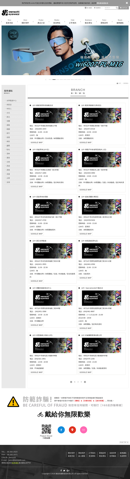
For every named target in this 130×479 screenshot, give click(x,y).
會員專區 (92, 456)
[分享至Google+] (68, 471)
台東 (8, 178)
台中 (8, 145)
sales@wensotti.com (17, 460)
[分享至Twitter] (64, 471)
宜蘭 (8, 121)
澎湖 (8, 182)
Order (72, 21)
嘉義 (8, 158)
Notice (104, 21)
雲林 (8, 153)
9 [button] (79, 79)
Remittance (88, 21)
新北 (8, 117)
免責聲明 (123, 456)
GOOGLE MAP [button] (37, 142)
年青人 (9, 109)
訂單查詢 (92, 453)
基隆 (8, 125)
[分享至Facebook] (61, 471)
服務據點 (123, 453)
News (9, 21)
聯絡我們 (81, 453)
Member (56, 21)
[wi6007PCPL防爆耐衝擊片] (65, 50)
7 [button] (72, 79)
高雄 (8, 166)
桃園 (8, 129)
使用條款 (112, 456)
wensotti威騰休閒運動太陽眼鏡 (11, 12)
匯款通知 (102, 456)
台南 (8, 162)
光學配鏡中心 (12, 100)
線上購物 (81, 456)
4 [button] (61, 79)
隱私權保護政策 (102, 3)
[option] (65, 50)
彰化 (8, 149)
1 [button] (50, 79)
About (25, 21)
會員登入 (98, 8)
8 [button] (75, 79)
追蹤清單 (112, 453)
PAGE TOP (123, 442)
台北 (8, 113)
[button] (46, 79)
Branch (120, 21)
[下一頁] (85, 382)
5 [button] (65, 79)
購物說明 (102, 453)
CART (124, 8)
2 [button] (54, 79)
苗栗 (8, 137)
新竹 (8, 133)
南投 (8, 141)
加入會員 (89, 8)
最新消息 (71, 456)
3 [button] (57, 79)
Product (41, 21)
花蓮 (8, 174)
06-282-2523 (12, 452)
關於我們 (71, 453)
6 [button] (68, 79)
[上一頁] (71, 382)
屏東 (8, 170)
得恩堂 (9, 105)
